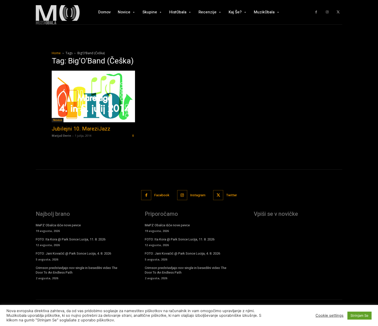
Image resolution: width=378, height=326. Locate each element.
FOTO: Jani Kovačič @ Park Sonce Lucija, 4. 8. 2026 (73, 253)
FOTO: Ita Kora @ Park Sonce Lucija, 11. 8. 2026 (70, 239)
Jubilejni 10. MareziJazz (81, 129)
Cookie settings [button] (330, 315)
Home (56, 53)
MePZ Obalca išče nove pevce (58, 225)
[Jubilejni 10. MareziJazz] (93, 96)
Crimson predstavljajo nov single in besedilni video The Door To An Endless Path (76, 270)
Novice (57, 120)
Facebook (161, 195)
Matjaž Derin (61, 135)
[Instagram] (327, 12)
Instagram (197, 195)
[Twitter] (338, 12)
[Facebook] (316, 12)
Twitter (231, 195)
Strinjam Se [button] (359, 315)
